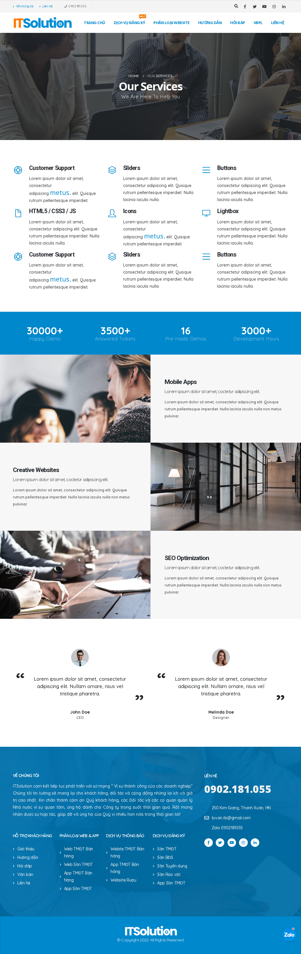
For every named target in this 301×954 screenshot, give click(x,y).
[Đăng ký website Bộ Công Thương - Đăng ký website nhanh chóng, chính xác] (42, 22)
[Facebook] (245, 6)
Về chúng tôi (25, 6)
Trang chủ (94, 22)
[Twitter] (254, 6)
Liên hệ (47, 6)
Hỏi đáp (237, 22)
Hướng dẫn (210, 22)
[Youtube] (264, 6)
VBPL (258, 22)
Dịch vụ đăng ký (130, 21)
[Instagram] (274, 6)
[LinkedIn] (284, 6)
